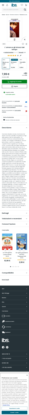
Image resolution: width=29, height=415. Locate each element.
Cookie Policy (6, 405)
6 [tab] (18, 266)
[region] (14, 394)
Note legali (5, 280)
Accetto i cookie (14, 412)
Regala (15, 86)
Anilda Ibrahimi (8, 52)
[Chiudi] (27, 375)
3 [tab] (13, 266)
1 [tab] (14, 40)
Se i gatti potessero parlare (22, 253)
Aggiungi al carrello (16, 81)
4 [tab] (15, 266)
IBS (8, 77)
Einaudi (21, 52)
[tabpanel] (14, 29)
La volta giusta (7, 253)
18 (17, 55)
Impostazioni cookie (14, 408)
